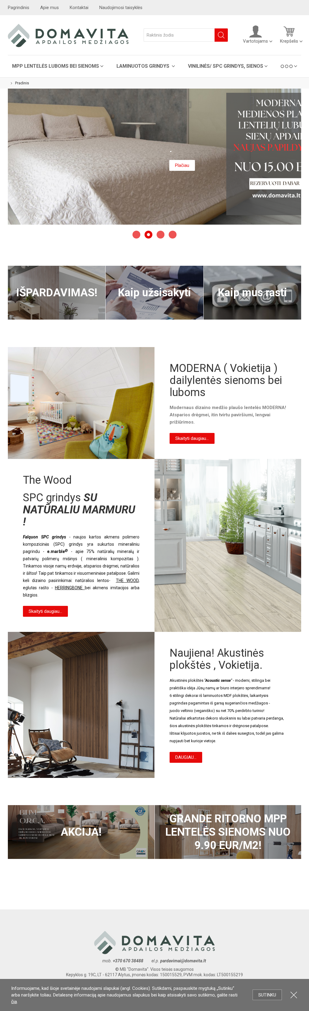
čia (14, 1001)
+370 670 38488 (128, 960)
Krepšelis (289, 41)
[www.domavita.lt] (68, 35)
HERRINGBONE (70, 587)
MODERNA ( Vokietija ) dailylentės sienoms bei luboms (81, 403)
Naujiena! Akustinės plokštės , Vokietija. (81, 705)
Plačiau (182, 165)
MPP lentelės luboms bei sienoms (55, 66)
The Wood (227, 545)
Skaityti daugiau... (192, 438)
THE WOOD (127, 580)
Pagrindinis (18, 7)
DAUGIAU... (185, 757)
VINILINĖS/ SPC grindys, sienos (225, 66)
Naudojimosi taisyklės (120, 7)
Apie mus (49, 7)
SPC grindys (53, 497)
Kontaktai (79, 7)
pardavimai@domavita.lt (183, 960)
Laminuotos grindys (143, 66)
